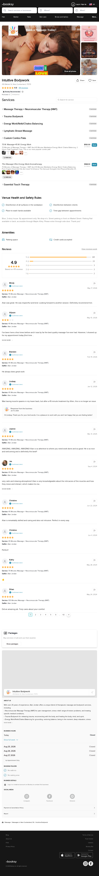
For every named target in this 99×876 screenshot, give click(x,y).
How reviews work (89, 249)
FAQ (7, 843)
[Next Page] (69, 615)
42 (63, 614)
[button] (4, 10)
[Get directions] (92, 692)
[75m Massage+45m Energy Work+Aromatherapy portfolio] (4, 172)
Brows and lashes (61, 17)
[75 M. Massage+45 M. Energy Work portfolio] (4, 153)
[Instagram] (26, 796)
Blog (7, 835)
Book (94, 145)
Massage (80, 17)
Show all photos (70, 71)
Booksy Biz (89, 846)
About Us (9, 839)
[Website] (72, 796)
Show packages (12, 644)
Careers (90, 843)
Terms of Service (87, 835)
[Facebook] (49, 796)
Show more (6, 340)
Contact (90, 850)
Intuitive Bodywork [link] (42, 822)
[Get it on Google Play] (84, 855)
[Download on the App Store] (67, 855)
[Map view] (49, 674)
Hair (3, 17)
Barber (16, 17)
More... (94, 17)
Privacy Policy (10, 846)
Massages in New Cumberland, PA (23, 822)
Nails (29, 17)
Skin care (42, 17)
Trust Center (89, 839)
